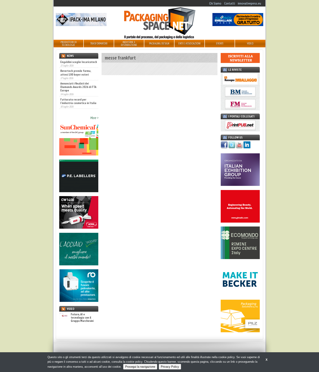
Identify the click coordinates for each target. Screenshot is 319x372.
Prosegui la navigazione (140, 366)
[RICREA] (78, 264)
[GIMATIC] (240, 221)
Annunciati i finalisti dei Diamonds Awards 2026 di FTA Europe (78, 87)
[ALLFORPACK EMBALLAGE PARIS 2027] (237, 25)
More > (94, 118)
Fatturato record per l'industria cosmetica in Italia (78, 101)
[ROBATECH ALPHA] (78, 300)
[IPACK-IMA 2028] (81, 25)
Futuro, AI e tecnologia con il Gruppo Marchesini (82, 318)
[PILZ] (240, 331)
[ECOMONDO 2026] (240, 258)
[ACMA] (78, 227)
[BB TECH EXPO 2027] (240, 184)
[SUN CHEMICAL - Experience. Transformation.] (78, 154)
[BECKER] (240, 294)
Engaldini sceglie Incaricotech (78, 62)
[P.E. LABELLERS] (78, 191)
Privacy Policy (170, 366)
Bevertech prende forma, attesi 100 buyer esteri (75, 72)
